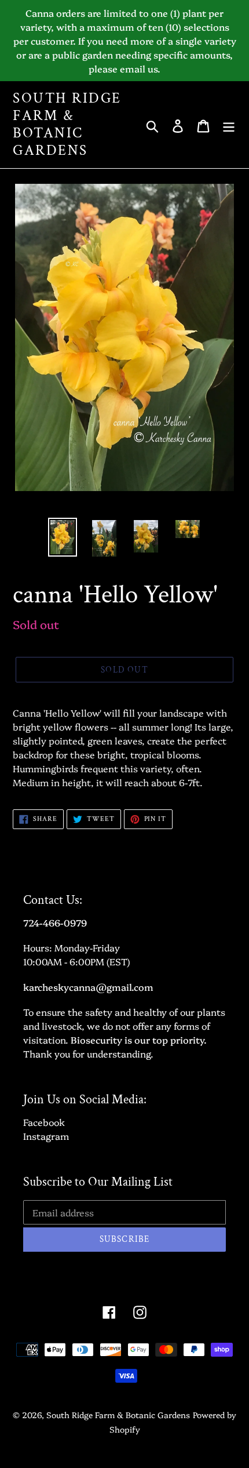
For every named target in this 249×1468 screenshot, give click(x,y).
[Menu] (228, 124)
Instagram (46, 1135)
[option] (62, 537)
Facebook (44, 1121)
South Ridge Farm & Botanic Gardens (67, 124)
